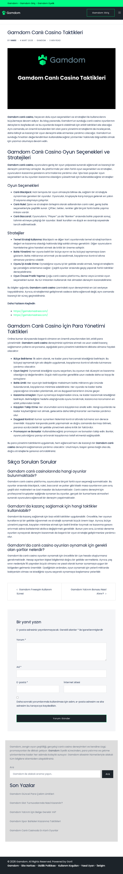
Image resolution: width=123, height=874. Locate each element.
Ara (12, 767)
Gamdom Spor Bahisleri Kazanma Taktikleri (35, 821)
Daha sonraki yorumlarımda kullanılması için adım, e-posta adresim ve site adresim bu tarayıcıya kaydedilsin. (60, 704)
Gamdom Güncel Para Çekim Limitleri (32, 794)
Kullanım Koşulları (68, 865)
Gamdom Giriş (100, 12)
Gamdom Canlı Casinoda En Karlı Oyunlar (34, 830)
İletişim (101, 865)
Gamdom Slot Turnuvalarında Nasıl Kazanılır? (36, 803)
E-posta (22, 682)
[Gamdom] (11, 12)
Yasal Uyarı (87, 865)
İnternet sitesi (72, 682)
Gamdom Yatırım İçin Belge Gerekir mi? (33, 812)
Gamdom (41, 40)
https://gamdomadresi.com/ (31, 311)
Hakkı (13, 40)
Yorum (21, 639)
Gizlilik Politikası (47, 865)
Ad (18, 667)
